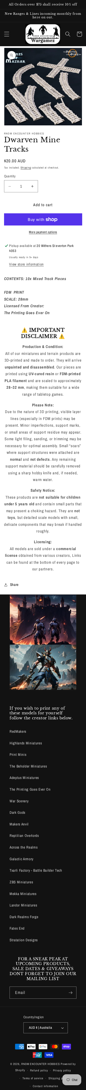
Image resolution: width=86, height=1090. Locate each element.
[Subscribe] (70, 993)
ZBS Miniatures (21, 882)
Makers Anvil (19, 824)
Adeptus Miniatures (24, 777)
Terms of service (32, 1078)
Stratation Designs (24, 939)
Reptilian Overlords (24, 835)
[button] (6, 34)
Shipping (26, 167)
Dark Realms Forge (24, 916)
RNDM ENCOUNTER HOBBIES (40, 1064)
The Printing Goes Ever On (30, 789)
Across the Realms (24, 847)
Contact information (45, 1086)
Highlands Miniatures (26, 743)
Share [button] (14, 584)
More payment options (43, 232)
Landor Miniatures (23, 905)
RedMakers (18, 731)
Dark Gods (17, 812)
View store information (26, 264)
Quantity (10, 176)
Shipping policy (58, 1078)
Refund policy (39, 1070)
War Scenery (19, 800)
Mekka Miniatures (23, 893)
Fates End (17, 928)
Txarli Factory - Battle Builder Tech (36, 870)
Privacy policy (62, 1070)
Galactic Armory (21, 858)
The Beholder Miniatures (28, 766)
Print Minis (18, 754)
